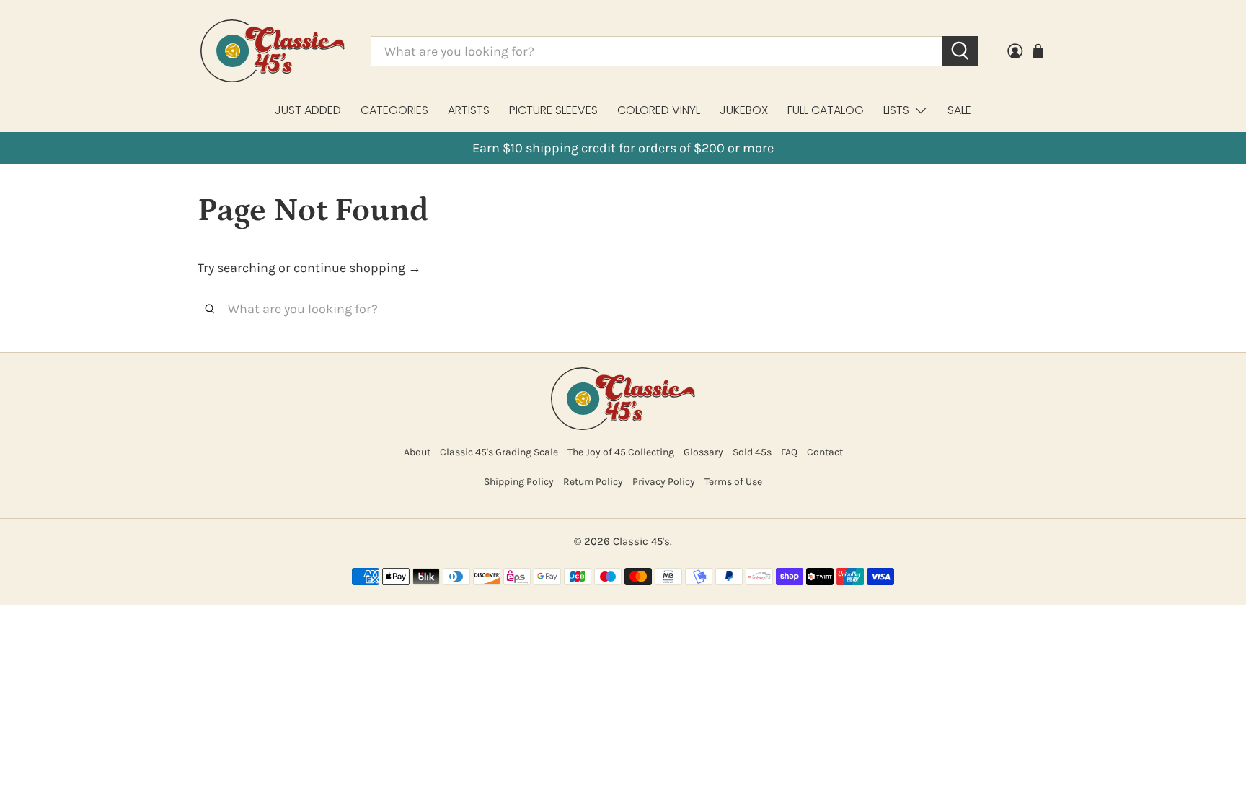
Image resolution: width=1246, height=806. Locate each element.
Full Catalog (825, 110)
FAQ (789, 452)
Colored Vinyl (658, 110)
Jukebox (744, 110)
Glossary (703, 452)
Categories (394, 110)
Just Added (308, 110)
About (417, 452)
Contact (825, 452)
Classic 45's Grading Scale (499, 452)
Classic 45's (641, 541)
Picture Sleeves (553, 110)
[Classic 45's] (272, 50)
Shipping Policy (519, 482)
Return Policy (593, 482)
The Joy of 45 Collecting (620, 452)
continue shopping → (357, 268)
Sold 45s (752, 452)
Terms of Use (733, 482)
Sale (959, 110)
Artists (469, 110)
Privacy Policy (663, 482)
